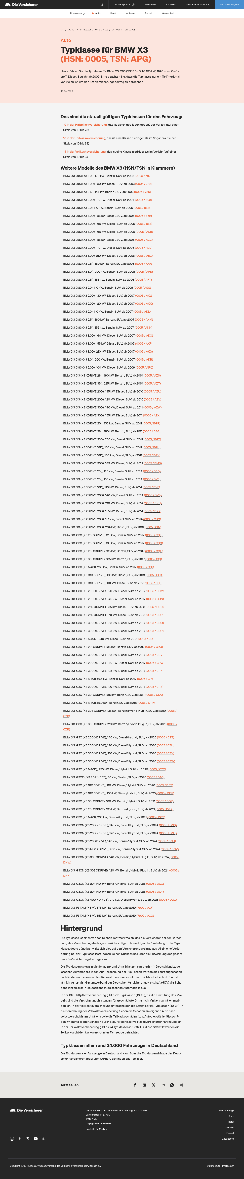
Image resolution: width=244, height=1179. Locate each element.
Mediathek (150, 4)
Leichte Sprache (122, 4)
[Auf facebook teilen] (135, 1085)
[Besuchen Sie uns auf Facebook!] (20, 1139)
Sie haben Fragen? (229, 4)
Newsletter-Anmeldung (198, 4)
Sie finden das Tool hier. (127, 1058)
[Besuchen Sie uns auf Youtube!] (36, 1139)
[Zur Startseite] (21, 4)
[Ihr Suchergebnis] (102, 4)
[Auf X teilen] (154, 1085)
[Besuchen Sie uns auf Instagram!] (12, 1139)
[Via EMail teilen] (163, 1085)
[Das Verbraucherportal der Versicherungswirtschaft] (62, 29)
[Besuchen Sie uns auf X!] (28, 1139)
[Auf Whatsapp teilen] (172, 1085)
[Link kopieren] (181, 1085)
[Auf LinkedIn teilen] (144, 1085)
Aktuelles (171, 4)
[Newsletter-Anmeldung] (44, 1139)
